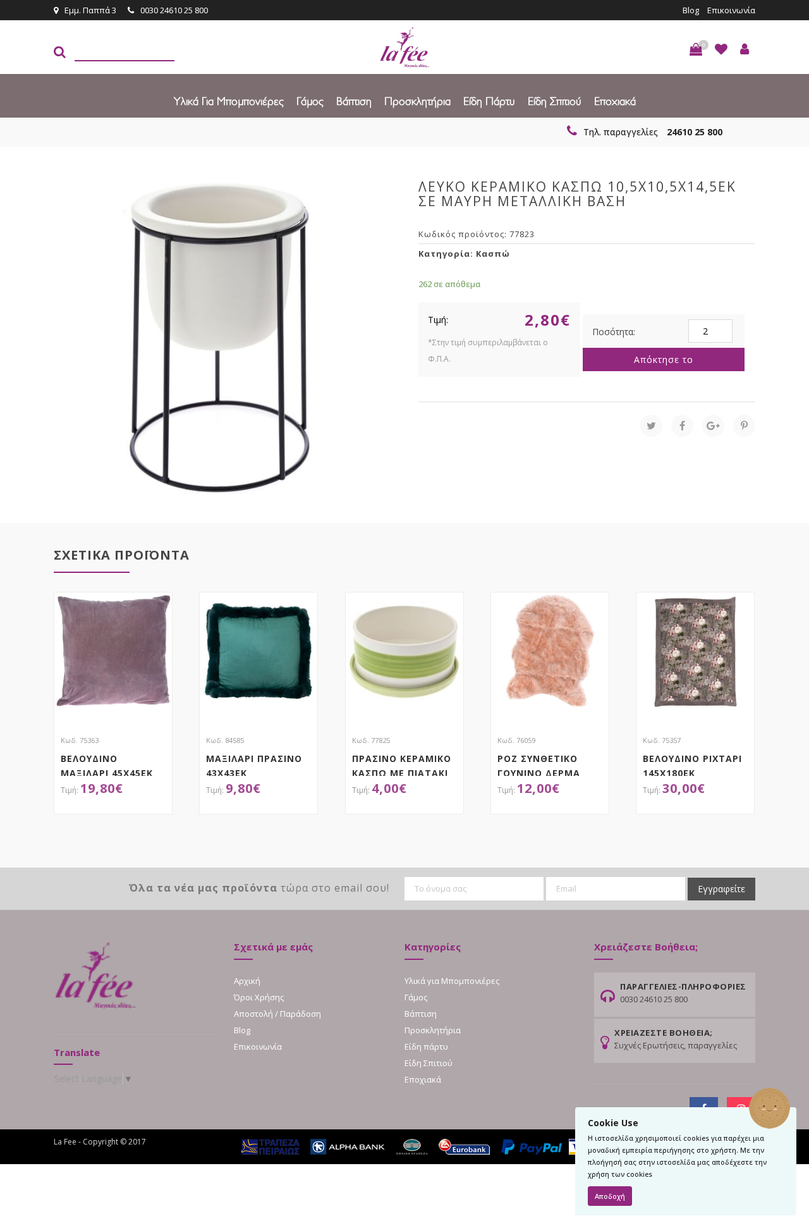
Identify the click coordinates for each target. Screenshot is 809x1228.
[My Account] (744, 49)
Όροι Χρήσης (259, 997)
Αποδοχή (610, 1196)
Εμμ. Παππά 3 (90, 10)
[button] (696, 49)
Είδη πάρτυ (489, 100)
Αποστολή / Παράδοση (277, 1013)
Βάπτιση (354, 100)
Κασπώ (493, 253)
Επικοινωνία (731, 10)
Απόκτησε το (663, 359)
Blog (691, 10)
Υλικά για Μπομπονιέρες (229, 100)
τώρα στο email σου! (259, 887)
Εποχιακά (615, 100)
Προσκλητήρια (417, 100)
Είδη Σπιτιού (554, 100)
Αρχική (247, 980)
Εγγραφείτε (721, 889)
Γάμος (310, 100)
